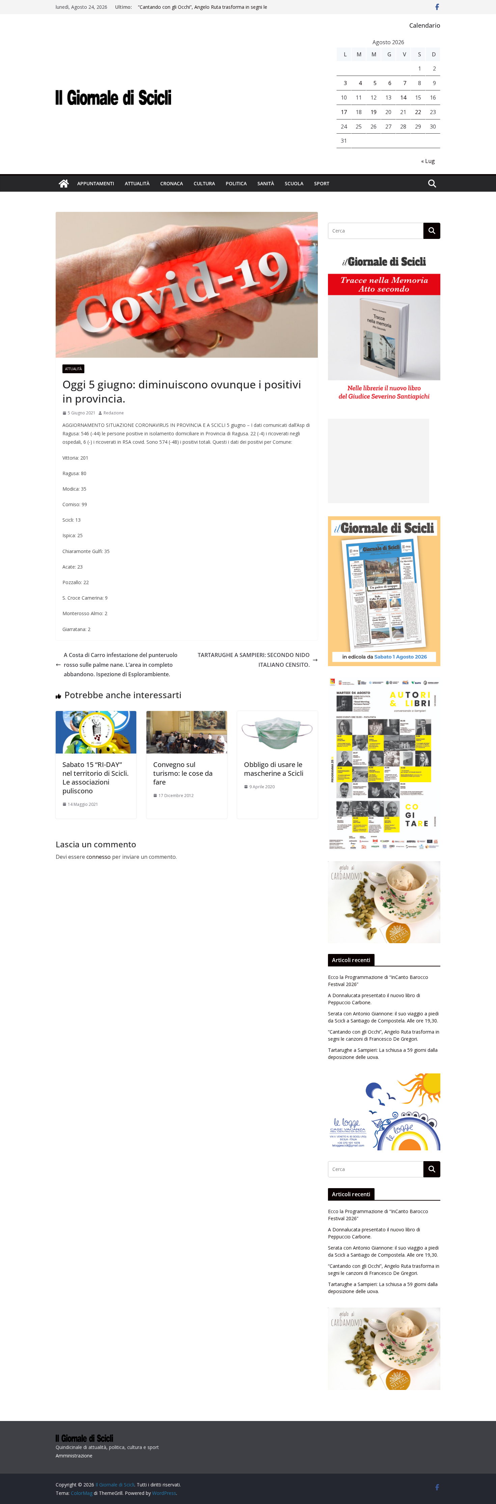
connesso (98, 856)
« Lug (428, 161)
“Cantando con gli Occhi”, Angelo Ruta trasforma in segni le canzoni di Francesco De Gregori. (202, 10)
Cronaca (171, 183)
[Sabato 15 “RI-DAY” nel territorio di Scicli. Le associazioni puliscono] (96, 715)
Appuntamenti (95, 183)
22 (418, 112)
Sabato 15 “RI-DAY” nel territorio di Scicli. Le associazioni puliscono (95, 777)
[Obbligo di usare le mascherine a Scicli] (277, 715)
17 (344, 112)
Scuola (294, 183)
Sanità (265, 183)
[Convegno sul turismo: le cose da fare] (186, 715)
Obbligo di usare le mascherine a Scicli (273, 769)
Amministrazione (74, 1455)
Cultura (204, 183)
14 (403, 97)
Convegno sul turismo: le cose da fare (183, 773)
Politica (236, 183)
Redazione (114, 413)
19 (373, 112)
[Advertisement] (378, 461)
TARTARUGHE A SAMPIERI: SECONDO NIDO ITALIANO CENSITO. (254, 659)
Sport (321, 183)
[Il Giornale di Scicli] (64, 183)
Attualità (137, 183)
